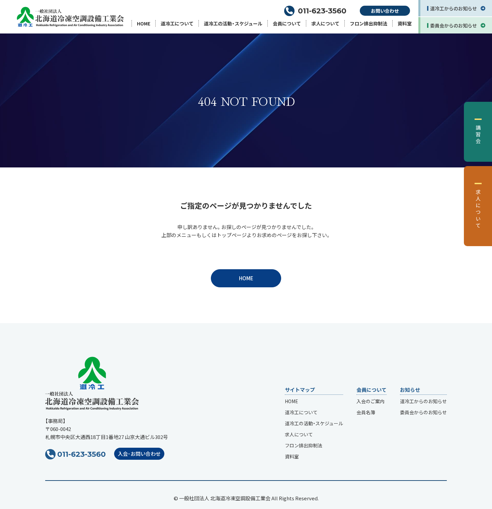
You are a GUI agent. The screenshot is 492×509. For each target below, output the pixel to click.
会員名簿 (365, 412)
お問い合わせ (385, 10)
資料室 (405, 23)
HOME (143, 23)
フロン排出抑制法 (368, 23)
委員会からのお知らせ (423, 412)
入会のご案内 (370, 401)
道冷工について (177, 23)
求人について (325, 23)
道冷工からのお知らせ (423, 401)
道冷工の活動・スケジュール (233, 23)
